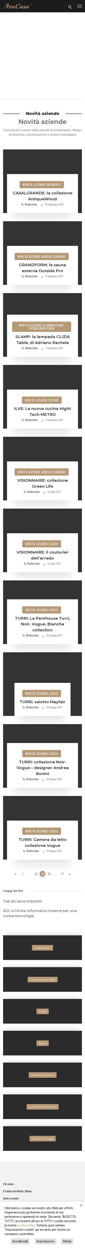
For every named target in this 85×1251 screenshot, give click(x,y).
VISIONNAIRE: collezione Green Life (42, 483)
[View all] (42, 947)
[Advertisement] (42, 56)
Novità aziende (11, 1198)
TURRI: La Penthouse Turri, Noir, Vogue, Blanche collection (42, 624)
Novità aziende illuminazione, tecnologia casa (41, 326)
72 (36, 873)
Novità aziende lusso (41, 543)
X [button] (81, 1205)
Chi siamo (8, 1184)
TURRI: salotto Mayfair (42, 701)
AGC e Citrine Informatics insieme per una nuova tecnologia (40, 913)
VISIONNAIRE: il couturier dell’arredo (42, 555)
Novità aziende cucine (42, 400)
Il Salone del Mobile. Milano (17, 1191)
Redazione (31, 204)
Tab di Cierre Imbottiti (22, 901)
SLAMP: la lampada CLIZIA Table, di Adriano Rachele (42, 339)
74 (49, 873)
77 (62, 873)
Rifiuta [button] (67, 1241)
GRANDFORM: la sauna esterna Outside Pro (42, 268)
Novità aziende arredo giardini (42, 256)
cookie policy (26, 1225)
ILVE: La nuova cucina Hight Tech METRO (42, 411)
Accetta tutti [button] (20, 1241)
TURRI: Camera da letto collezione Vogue (43, 842)
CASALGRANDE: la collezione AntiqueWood (42, 196)
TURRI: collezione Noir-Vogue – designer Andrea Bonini (43, 768)
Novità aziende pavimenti (42, 184)
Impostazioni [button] (45, 1241)
